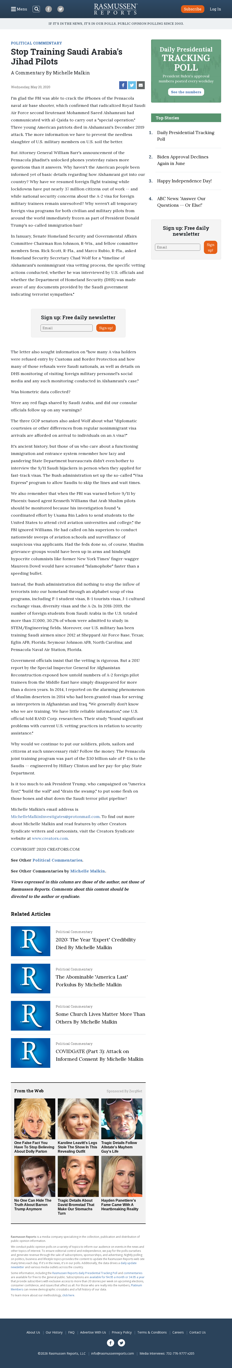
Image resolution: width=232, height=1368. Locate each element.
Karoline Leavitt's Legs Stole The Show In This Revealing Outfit (77, 1147)
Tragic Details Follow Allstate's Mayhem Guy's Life (119, 1147)
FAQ (71, 1332)
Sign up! (106, 328)
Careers (178, 1332)
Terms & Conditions (152, 1332)
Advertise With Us (93, 1332)
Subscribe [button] (192, 9)
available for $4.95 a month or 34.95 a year (117, 1277)
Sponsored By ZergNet (124, 1091)
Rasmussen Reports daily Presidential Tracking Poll (84, 1273)
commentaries (133, 1273)
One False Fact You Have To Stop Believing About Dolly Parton (34, 1147)
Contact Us (197, 1332)
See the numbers (186, 92)
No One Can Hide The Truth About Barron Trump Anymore (32, 1205)
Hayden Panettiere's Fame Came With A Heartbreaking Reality (119, 1205)
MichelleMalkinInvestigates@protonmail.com (55, 816)
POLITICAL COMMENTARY (36, 43)
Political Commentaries (57, 860)
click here (68, 1295)
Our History (54, 1332)
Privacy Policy (122, 1332)
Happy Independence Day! (184, 181)
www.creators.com (50, 838)
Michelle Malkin (87, 871)
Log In (215, 9)
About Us (33, 1332)
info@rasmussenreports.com (112, 1353)
